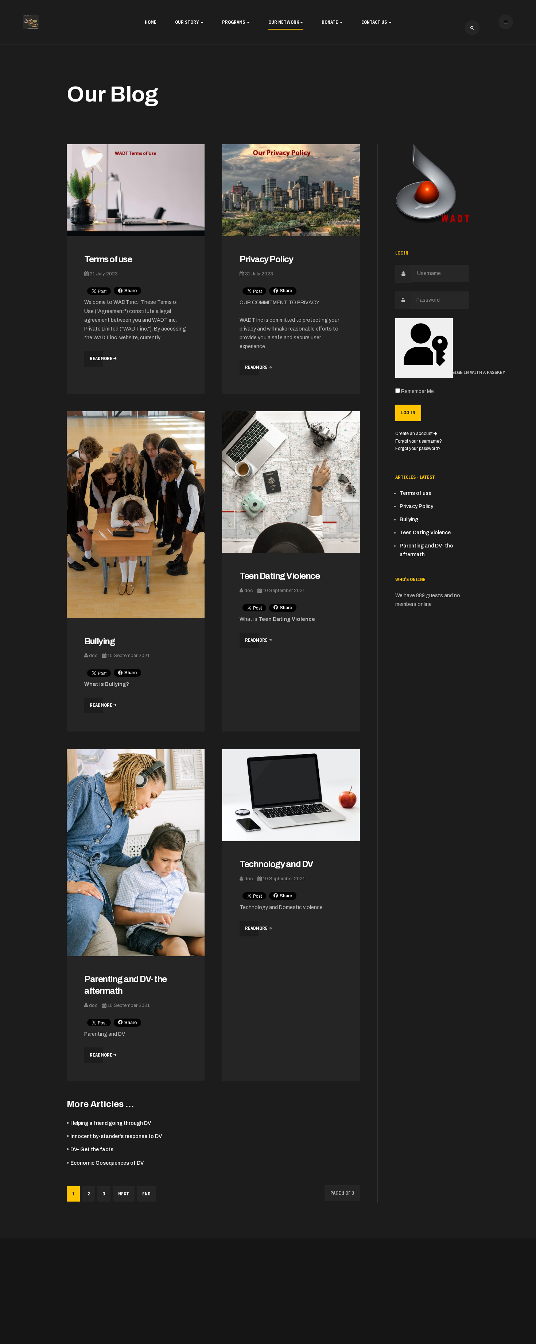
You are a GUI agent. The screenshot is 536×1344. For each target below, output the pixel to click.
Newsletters (261, 683)
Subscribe (268, 699)
